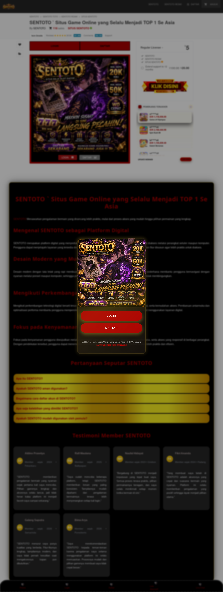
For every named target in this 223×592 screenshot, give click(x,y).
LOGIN (111, 315)
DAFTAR (111, 328)
